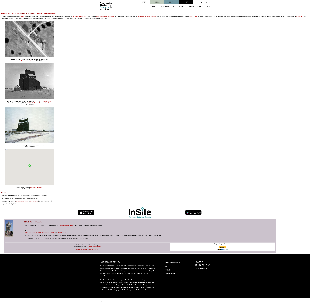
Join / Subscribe (170, 273)
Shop (186, 2)
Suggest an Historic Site (89, 249)
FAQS (166, 266)
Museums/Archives (30, 232)
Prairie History (178, 7)
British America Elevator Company (147, 16)
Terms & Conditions (172, 263)
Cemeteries (53, 232)
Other (64, 232)
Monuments (45, 232)
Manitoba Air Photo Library (28, 61)
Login (208, 2)
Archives (207, 7)
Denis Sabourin (34, 201)
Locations (59, 232)
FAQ (98, 249)
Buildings (38, 232)
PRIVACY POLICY (122, 301)
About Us (154, 7)
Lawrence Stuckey (47, 101)
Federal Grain (299, 16)
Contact (143, 2)
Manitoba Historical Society (66, 225)
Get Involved (165, 7)
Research (190, 7)
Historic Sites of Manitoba (10, 13)
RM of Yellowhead (49, 13)
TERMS (128, 301)
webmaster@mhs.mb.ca (94, 246)
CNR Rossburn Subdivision (79, 16)
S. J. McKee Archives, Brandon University (38, 103)
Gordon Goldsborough (22, 201)
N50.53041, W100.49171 (36, 187)
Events (198, 7)
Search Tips (79, 249)
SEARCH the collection (31, 228)
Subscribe (157, 2)
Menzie (39, 13)
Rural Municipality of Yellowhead (105, 16)
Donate (171, 2)
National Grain (193, 16)
